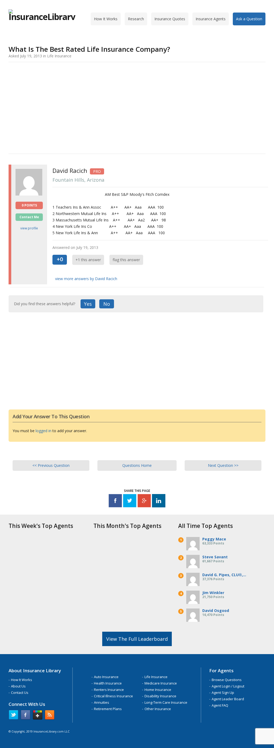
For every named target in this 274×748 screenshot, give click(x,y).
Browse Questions (227, 679)
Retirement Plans (108, 708)
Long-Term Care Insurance (165, 702)
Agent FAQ (220, 705)
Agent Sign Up (223, 692)
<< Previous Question (51, 465)
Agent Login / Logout (228, 686)
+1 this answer (88, 259)
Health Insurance (108, 683)
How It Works (105, 18)
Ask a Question (249, 18)
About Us (18, 686)
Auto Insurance (106, 676)
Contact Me (29, 217)
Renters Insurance (109, 689)
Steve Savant (215, 556)
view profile (29, 228)
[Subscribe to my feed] (50, 716)
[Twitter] (129, 501)
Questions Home (137, 465)
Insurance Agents (211, 18)
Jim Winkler (213, 592)
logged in (43, 430)
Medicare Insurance (160, 683)
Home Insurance (157, 689)
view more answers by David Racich (86, 278)
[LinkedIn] (158, 501)
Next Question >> (223, 465)
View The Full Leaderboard (137, 639)
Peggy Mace (214, 539)
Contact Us (19, 692)
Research (136, 18)
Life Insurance (156, 676)
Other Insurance (157, 708)
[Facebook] (115, 501)
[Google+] (144, 501)
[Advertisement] (137, 107)
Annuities (101, 702)
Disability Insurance (160, 696)
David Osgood (215, 610)
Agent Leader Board (228, 699)
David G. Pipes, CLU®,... (224, 574)
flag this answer (126, 259)
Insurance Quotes (169, 18)
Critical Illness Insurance (113, 696)
